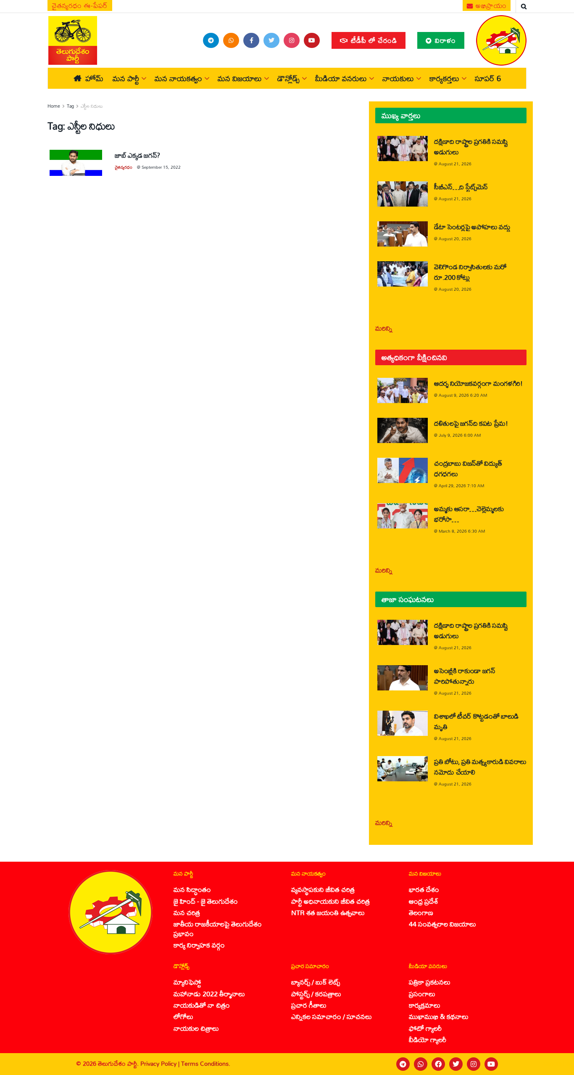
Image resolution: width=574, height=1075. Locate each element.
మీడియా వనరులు (341, 78)
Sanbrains (556, 1063)
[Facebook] (438, 1064)
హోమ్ (94, 78)
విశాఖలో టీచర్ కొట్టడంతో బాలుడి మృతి (476, 721)
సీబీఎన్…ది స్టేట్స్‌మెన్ (461, 187)
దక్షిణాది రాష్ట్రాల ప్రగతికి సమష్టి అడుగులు (471, 146)
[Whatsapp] (420, 1064)
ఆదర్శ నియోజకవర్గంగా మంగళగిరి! (478, 383)
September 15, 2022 (161, 167)
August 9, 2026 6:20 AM (463, 395)
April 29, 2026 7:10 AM (461, 485)
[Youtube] (491, 1064)
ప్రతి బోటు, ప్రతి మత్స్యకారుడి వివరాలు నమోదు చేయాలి (480, 766)
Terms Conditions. (205, 1063)
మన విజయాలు (240, 78)
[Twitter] (456, 1064)
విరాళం (444, 40)
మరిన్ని (383, 328)
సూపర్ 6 (488, 78)
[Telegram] (403, 1064)
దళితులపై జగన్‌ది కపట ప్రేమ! (471, 423)
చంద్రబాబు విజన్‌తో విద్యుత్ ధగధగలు (468, 468)
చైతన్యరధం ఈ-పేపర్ (80, 5)
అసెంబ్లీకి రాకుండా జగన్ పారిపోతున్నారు (464, 676)
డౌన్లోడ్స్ (288, 78)
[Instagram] (473, 1064)
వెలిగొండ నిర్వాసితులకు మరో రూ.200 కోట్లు (470, 272)
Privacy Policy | (160, 1063)
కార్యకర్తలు (444, 78)
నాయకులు (398, 78)
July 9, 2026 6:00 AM (460, 435)
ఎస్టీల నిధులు (92, 106)
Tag (70, 106)
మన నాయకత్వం (178, 78)
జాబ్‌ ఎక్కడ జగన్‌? (137, 155)
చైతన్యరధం (123, 167)
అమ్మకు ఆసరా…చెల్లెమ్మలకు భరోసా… (468, 514)
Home (53, 106)
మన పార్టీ (126, 78)
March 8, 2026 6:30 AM (462, 531)
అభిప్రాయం (490, 5)
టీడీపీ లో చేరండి (373, 40)
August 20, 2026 (455, 238)
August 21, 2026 (455, 163)
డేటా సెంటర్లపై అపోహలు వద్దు (472, 227)
